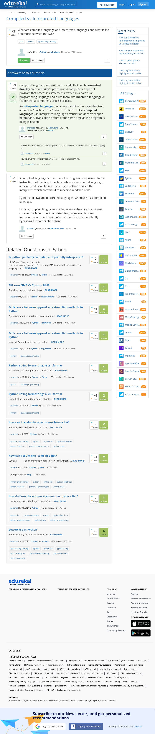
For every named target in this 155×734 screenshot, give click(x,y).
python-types (59, 446)
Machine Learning (132, 162)
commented (29, 153)
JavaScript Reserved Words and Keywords (88, 686)
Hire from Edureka (139, 612)
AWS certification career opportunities (87, 673)
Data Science (131, 124)
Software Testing (133, 201)
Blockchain (130, 263)
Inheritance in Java (56, 665)
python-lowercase (17, 558)
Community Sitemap (116, 630)
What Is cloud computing (131, 673)
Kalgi (29, 474)
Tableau (129, 209)
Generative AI (132, 100)
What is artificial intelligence (56, 677)
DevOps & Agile (132, 116)
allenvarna (53, 128)
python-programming (47, 41)
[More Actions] (107, 60)
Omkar (50, 130)
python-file (48, 548)
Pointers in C (120, 665)
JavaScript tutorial (32, 669)
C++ (127, 286)
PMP (127, 170)
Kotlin (128, 301)
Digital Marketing (132, 270)
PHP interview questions (34, 665)
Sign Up (143, 4)
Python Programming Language (22, 681)
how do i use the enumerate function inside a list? (43, 496)
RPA (127, 340)
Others (128, 332)
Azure (128, 239)
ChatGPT (129, 131)
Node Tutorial (77, 677)
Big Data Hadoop (132, 255)
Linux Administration (132, 309)
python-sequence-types (39, 446)
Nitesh (47, 153)
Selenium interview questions (39, 660)
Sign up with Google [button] (52, 726)
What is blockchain (16, 677)
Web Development (132, 216)
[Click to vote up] (9, 30)
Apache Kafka (132, 363)
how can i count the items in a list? (33, 455)
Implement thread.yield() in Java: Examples (127, 686)
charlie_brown (47, 296)
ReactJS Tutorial (93, 681)
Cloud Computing (132, 154)
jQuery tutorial (50, 669)
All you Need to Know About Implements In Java (64, 690)
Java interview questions (94, 660)
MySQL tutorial (89, 669)
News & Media (113, 598)
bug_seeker (46, 348)
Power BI (129, 108)
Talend (128, 347)
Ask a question (107, 4)
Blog (108, 612)
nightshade (54, 52)
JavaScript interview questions (134, 660)
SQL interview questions (70, 669)
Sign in (138, 726)
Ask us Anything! (133, 394)
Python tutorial (130, 669)
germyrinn (46, 323)
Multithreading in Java (74, 681)
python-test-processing (39, 553)
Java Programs (61, 686)
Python (43, 52)
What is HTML (74, 660)
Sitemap (110, 621)
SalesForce (130, 185)
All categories (128, 93)
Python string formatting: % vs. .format (35, 365)
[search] (37, 4)
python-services (60, 553)
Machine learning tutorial (110, 669)
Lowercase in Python (23, 529)
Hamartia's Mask (56, 228)
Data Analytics (132, 147)
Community (112, 616)
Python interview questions (50, 681)
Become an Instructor (140, 598)
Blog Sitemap (112, 625)
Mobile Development (132, 324)
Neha (42, 467)
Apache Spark (132, 371)
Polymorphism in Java (76, 665)
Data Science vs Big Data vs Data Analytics (121, 681)
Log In (132, 4)
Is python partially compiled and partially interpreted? (46, 257)
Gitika (44, 275)
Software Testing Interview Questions (24, 686)
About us (111, 594)
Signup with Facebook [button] (89, 726)
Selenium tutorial (16, 660)
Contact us (111, 607)
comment (39, 60)
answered (31, 128)
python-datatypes (64, 441)
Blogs (121, 4)
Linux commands (136, 665)
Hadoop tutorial (34, 677)
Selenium (130, 193)
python (30, 41)
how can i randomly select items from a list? (39, 422)
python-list (48, 441)
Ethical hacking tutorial (43, 673)
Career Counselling (132, 378)
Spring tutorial (15, 665)
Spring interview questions (100, 665)
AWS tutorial (112, 673)
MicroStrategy (132, 317)
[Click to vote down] (9, 34)
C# (126, 278)
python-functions (17, 446)
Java (127, 232)
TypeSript (130, 355)
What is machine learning (19, 673)
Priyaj (44, 377)
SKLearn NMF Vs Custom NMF (29, 285)
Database (130, 247)
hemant (45, 541)
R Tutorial (48, 686)
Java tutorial (60, 660)
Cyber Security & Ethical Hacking (132, 139)
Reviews (110, 603)
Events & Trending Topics (133, 386)
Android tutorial (15, 669)
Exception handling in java (117, 677)
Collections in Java (94, 677)
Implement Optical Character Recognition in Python (26, 690)
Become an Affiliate (139, 603)
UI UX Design (131, 224)
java (21, 41)
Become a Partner (139, 607)
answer (25, 60)
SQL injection (61, 673)
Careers (134, 594)
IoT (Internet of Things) (132, 293)
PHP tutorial (113, 660)
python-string (62, 548)
